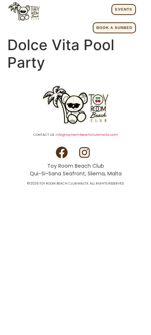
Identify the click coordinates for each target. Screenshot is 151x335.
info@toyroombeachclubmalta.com (86, 135)
